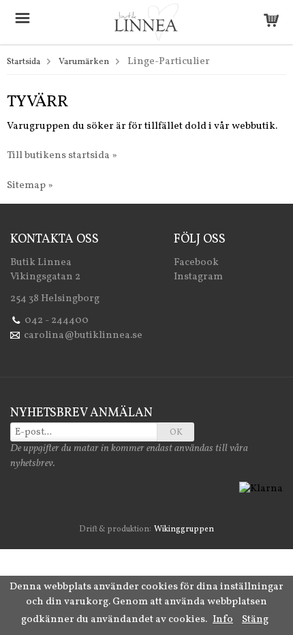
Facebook (196, 262)
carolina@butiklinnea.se (83, 335)
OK (176, 433)
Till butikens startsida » (62, 156)
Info (223, 620)
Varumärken (84, 62)
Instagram (198, 277)
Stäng (255, 620)
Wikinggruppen (184, 529)
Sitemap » (30, 186)
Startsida (23, 62)
